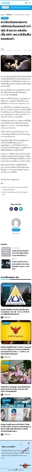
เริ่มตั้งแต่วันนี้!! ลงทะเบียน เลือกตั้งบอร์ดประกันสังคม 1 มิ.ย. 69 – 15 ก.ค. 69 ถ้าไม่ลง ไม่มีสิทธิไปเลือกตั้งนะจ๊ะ (15, 311)
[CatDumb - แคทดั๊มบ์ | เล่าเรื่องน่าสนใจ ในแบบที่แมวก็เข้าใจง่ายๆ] (5, 3)
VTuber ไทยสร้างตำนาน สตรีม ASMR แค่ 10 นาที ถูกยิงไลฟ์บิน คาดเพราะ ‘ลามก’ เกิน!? (21, 265)
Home (2, 14)
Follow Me (16, 229)
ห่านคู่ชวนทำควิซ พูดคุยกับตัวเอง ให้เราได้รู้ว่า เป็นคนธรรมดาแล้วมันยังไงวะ (20, 253)
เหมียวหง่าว (7, 317)
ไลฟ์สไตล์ (9, 14)
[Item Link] (16, 294)
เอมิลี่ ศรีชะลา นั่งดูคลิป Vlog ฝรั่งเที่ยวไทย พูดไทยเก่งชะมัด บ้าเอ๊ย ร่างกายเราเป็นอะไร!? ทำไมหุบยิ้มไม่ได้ (15, 389)
